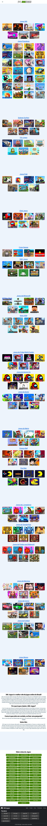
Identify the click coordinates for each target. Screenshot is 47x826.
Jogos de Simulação (12, 777)
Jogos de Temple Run (23, 525)
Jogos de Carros (23, 601)
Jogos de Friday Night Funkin (23, 352)
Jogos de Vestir (12, 800)
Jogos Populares (23, 41)
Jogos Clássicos (24, 797)
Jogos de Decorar (23, 770)
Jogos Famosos (35, 757)
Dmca (35, 808)
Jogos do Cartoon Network (12, 785)
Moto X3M (23, 316)
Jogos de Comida (35, 767)
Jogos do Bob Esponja (23, 762)
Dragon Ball (23, 448)
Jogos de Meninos (12, 782)
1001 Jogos (23, 259)
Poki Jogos (6, 818)
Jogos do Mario (23, 428)
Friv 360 (15, 815)
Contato (31, 808)
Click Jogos (23, 211)
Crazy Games (23, 247)
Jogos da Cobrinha (23, 775)
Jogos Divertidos (23, 785)
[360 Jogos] (24, 2)
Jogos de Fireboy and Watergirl (23, 544)
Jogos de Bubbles (12, 772)
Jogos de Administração (23, 800)
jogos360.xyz (34, 818)
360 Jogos (6, 813)
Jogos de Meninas (23, 581)
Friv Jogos (23, 138)
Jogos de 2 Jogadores (23, 505)
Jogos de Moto (24, 787)
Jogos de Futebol (23, 621)
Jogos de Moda (24, 782)
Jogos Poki (23, 174)
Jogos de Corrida (35, 780)
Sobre (27, 808)
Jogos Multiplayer (12, 757)
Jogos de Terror (24, 795)
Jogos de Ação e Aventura (36, 754)
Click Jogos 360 (34, 815)
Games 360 (6, 815)
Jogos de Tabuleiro (35, 792)
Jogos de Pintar (35, 790)
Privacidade (39, 808)
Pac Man (23, 468)
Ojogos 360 (25, 815)
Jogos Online (35, 800)
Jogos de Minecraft (23, 296)
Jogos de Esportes (35, 762)
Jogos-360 (35, 813)
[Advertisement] (23, 12)
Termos (44, 808)
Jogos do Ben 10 (12, 780)
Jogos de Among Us (23, 372)
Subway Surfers (23, 118)
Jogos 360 (23, 21)
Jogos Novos (23, 657)
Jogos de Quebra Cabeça (12, 767)
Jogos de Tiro (23, 757)
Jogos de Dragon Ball (24, 777)
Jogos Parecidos (6, 821)
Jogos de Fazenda (35, 777)
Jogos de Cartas (35, 785)
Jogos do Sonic (23, 392)
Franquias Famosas (35, 797)
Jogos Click (15, 818)
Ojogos (12, 797)
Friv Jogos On (25, 818)
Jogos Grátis (23, 802)
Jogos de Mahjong (24, 754)
